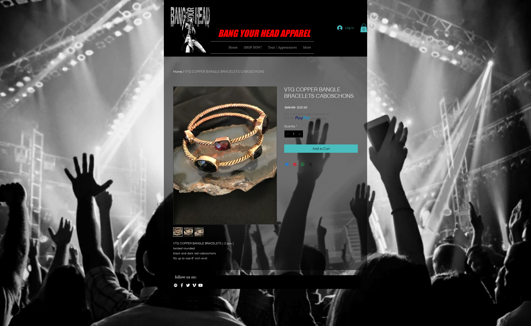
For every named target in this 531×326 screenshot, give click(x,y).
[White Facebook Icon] (181, 285)
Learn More (318, 118)
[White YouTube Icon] (200, 285)
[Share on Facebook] (286, 164)
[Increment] (300, 134)
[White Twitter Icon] (188, 285)
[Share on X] (310, 164)
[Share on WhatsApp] (302, 164)
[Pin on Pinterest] (294, 164)
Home (177, 71)
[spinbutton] (293, 134)
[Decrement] (287, 134)
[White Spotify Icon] (175, 285)
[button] (363, 28)
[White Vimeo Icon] (194, 285)
